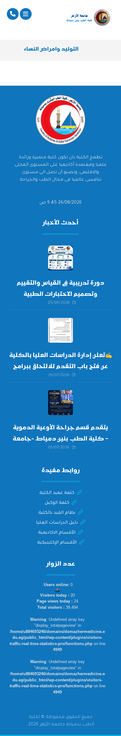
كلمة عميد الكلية (56, 493)
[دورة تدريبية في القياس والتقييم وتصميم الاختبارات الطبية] (60, 258)
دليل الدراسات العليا (57, 523)
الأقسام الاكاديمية (56, 533)
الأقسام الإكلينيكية (57, 542)
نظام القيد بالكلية (56, 513)
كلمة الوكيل (57, 503)
